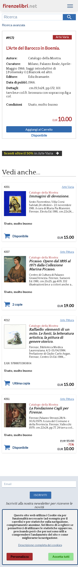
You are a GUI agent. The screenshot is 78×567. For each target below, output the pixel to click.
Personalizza (20, 556)
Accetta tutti (60, 556)
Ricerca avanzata (13, 25)
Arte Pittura (67, 252)
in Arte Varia (28, 153)
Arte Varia (62, 37)
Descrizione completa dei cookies (40, 545)
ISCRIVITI (40, 495)
